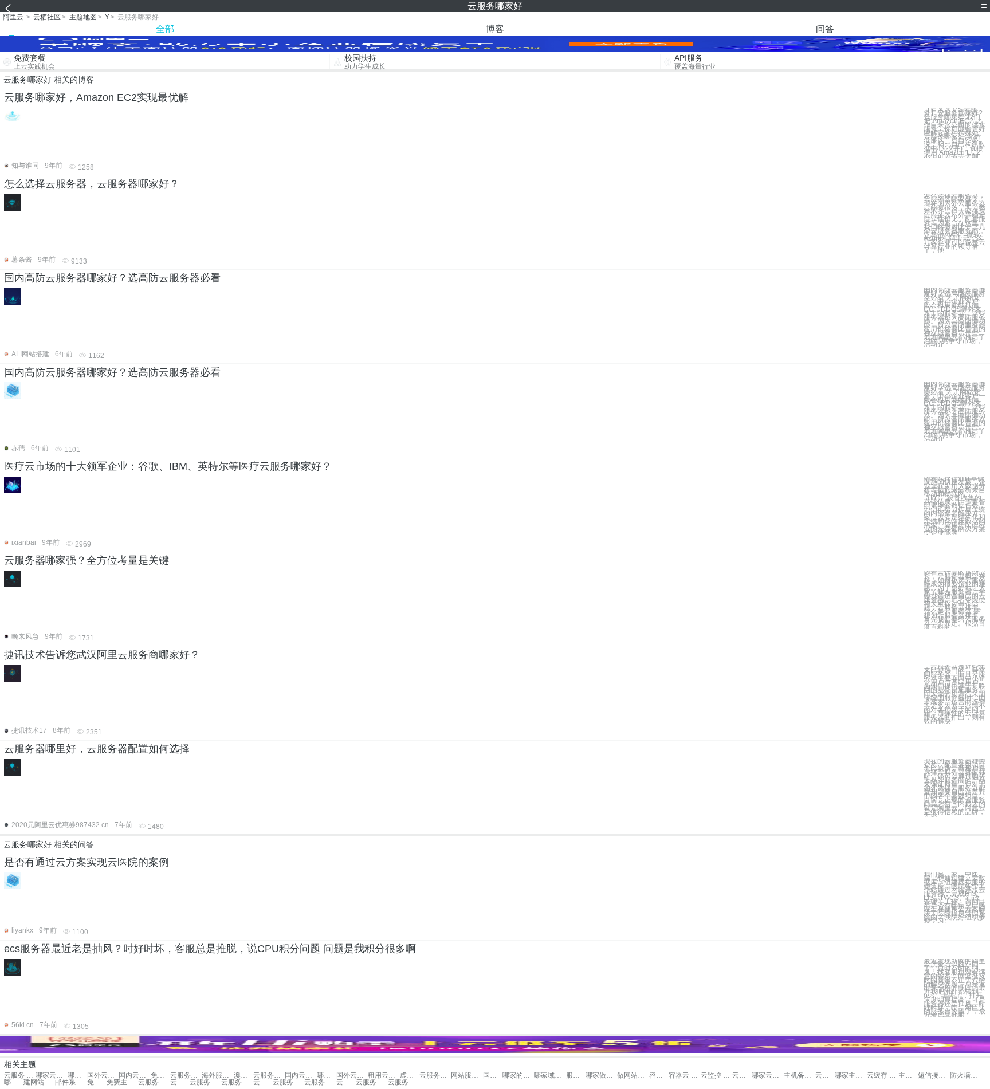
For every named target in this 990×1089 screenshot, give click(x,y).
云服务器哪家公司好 (435, 1075)
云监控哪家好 (742, 1075)
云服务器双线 (180, 1082)
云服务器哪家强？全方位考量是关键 (86, 560)
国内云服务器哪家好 (300, 1075)
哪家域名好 (549, 1075)
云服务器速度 (237, 1082)
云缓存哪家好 (825, 1075)
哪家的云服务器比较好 (518, 1075)
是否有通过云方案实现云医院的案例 (86, 862)
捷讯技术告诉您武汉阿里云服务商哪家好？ (102, 655)
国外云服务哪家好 (103, 1075)
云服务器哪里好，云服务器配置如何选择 (97, 748)
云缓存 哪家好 (882, 1075)
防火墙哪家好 (965, 1075)
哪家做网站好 (601, 1075)
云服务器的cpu (288, 1082)
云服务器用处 (154, 1082)
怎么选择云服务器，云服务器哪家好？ (91, 184)
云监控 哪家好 (716, 1075)
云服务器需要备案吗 (205, 1082)
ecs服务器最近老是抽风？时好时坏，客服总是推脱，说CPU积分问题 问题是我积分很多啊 (210, 948)
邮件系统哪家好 (71, 1082)
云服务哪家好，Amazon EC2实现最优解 (96, 97)
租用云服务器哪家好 (383, 1075)
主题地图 (83, 17)
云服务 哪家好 (20, 1075)
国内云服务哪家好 (134, 1075)
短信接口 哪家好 (933, 1075)
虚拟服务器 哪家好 (409, 1075)
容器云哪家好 (659, 1075)
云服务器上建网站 (263, 1082)
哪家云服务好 (51, 1075)
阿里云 (13, 17)
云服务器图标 (403, 1082)
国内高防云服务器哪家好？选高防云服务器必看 (112, 278)
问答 (825, 29)
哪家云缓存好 (767, 1075)
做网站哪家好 (633, 1075)
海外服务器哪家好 (217, 1075)
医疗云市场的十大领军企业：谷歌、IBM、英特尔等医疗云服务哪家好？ (168, 466)
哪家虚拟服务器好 (326, 1075)
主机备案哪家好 (908, 1075)
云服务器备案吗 (320, 1082)
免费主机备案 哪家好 (97, 1082)
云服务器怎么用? (371, 1082)
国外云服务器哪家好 (352, 1075)
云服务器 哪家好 (186, 1075)
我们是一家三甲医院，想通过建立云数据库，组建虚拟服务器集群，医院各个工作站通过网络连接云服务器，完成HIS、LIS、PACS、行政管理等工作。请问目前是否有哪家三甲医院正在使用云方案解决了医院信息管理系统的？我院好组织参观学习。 (954, 897)
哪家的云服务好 (77, 1075)
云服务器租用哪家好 (269, 1075)
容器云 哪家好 (684, 1075)
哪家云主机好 (13, 1082)
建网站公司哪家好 (39, 1082)
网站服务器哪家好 (466, 1075)
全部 (165, 29)
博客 (495, 29)
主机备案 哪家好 (799, 1075)
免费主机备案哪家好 (122, 1082)
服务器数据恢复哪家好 (576, 1075)
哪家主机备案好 (850, 1075)
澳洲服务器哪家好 (243, 1075)
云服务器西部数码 (346, 1082)
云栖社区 (47, 17)
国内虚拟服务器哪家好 (492, 1075)
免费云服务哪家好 (160, 1075)
